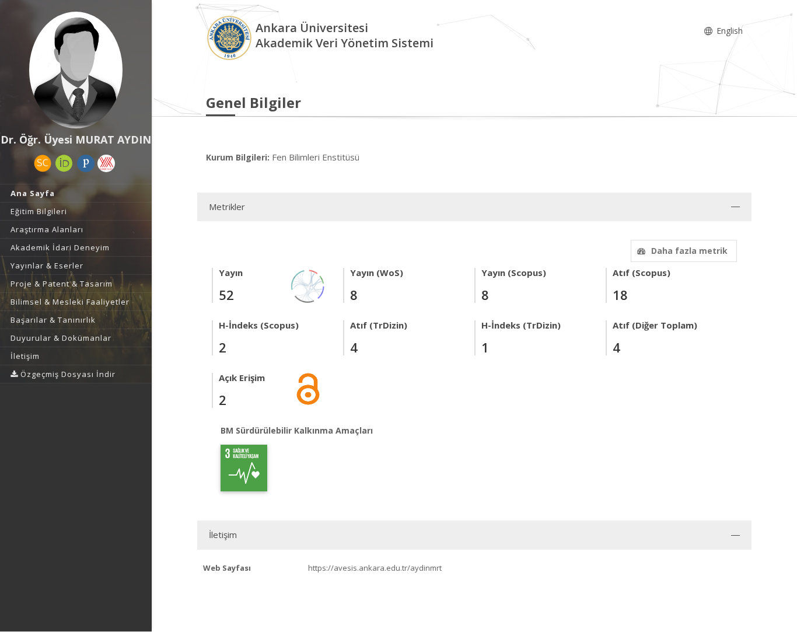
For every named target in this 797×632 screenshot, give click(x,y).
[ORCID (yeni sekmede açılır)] (64, 163)
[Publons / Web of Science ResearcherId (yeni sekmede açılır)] (86, 163)
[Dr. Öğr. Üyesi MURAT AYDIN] (76, 70)
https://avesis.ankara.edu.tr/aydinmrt (375, 568)
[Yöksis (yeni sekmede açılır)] (106, 163)
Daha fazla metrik (689, 250)
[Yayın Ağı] (308, 285)
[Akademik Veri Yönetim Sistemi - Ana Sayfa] (231, 37)
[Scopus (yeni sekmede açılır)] (42, 163)
